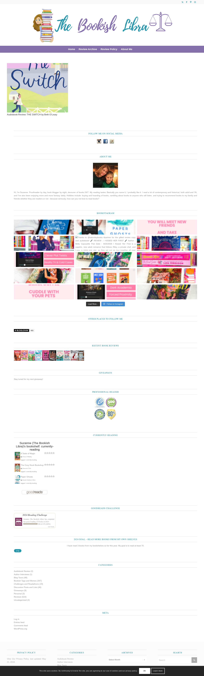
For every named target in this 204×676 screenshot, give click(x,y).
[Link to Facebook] (187, 2)
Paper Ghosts (27, 477)
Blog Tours (18, 577)
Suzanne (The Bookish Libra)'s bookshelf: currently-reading (35, 446)
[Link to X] (182, 2)
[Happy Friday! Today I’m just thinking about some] (44, 292)
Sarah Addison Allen (29, 480)
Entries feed (19, 622)
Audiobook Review (22, 571)
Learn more (158, 671)
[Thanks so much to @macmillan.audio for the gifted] (44, 259)
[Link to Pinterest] (191, 2)
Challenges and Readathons (26, 584)
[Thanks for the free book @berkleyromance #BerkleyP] (44, 243)
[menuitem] (71, 49)
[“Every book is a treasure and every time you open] (167, 227)
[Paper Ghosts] (17, 483)
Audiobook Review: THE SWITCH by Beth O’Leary (32, 114)
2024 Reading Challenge (34, 515)
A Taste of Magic (28, 453)
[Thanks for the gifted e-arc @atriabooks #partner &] (44, 227)
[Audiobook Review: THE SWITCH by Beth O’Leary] (37, 112)
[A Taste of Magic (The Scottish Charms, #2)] (17, 460)
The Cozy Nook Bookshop (32, 465)
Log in (16, 619)
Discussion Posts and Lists (25, 587)
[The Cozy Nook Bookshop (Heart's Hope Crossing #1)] (17, 471)
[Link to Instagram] (195, 2)
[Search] (136, 49)
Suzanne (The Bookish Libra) (33, 519)
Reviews (17, 597)
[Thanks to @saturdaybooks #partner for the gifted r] (105, 243)
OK (144, 671)
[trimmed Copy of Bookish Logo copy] (102, 25)
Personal (18, 594)
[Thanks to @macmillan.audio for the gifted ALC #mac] (105, 292)
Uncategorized (20, 600)
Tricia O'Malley (27, 456)
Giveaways (18, 590)
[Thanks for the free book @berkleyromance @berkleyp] (105, 259)
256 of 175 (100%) (44, 524)
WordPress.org (20, 629)
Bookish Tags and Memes (25, 581)
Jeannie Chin (27, 468)
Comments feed (21, 625)
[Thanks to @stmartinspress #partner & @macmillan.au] (105, 227)
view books (51, 527)
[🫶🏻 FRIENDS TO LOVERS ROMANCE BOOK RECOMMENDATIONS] (105, 275)
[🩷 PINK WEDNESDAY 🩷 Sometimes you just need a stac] (167, 259)
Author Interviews (21, 574)
